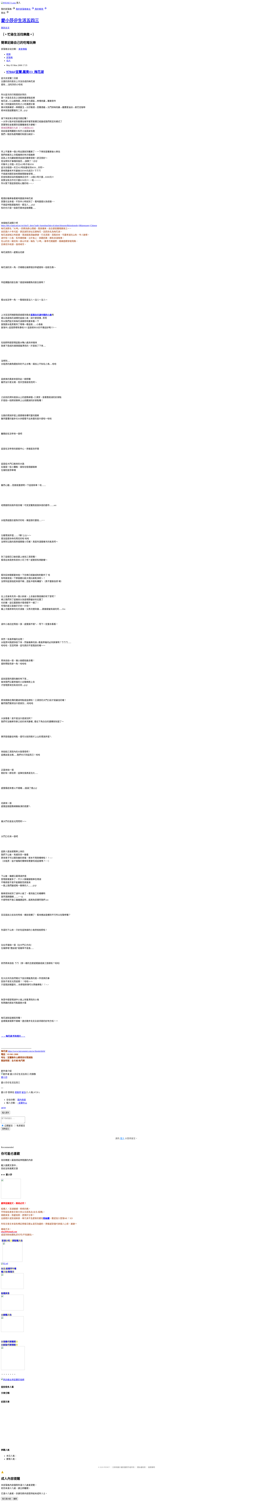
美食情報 (22, 49)
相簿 (8, 54)
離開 (15, 1499)
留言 (24, 1092)
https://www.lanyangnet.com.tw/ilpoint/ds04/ (26, 1051)
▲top (3, 1107)
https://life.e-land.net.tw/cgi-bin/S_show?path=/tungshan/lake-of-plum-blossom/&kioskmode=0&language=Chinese (49, 225)
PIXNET (107, 1467)
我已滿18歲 (6, 1499)
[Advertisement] (80, 1426)
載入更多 (5, 1113)
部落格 (9, 57)
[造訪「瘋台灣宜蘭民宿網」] (12, 1380)
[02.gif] (4, 1263)
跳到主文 (5, 28)
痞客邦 (18, 1092)
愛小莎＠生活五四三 (20, 20)
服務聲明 (151, 1467)
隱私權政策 (141, 1467)
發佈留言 (5, 1129)
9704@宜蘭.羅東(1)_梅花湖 (25, 72)
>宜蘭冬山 (22, 1103)
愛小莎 (4, 1077)
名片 (8, 61)
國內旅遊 (21, 1100)
